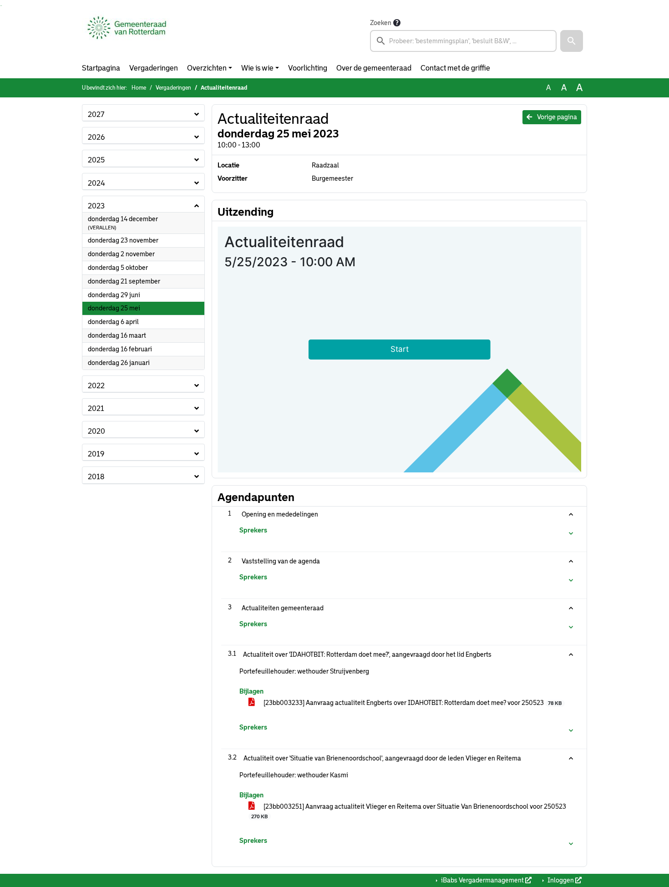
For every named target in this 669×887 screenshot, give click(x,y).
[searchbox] (463, 41)
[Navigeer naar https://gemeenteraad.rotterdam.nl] (127, 34)
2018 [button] (96, 477)
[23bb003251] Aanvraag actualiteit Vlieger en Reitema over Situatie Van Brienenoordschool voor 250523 (408, 811)
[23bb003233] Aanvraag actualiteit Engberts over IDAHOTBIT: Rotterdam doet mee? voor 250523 (412, 702)
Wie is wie (257, 68)
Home (139, 88)
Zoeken (380, 22)
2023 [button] (96, 206)
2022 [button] (96, 386)
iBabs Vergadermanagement (482, 880)
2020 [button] (96, 431)
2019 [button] (96, 454)
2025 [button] (96, 160)
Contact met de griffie (455, 68)
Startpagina (101, 68)
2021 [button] (96, 408)
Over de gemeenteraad (373, 68)
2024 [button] (96, 183)
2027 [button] (96, 114)
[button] (571, 41)
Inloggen (560, 880)
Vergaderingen (153, 68)
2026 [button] (96, 137)
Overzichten (207, 68)
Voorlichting (307, 68)
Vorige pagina (556, 117)
